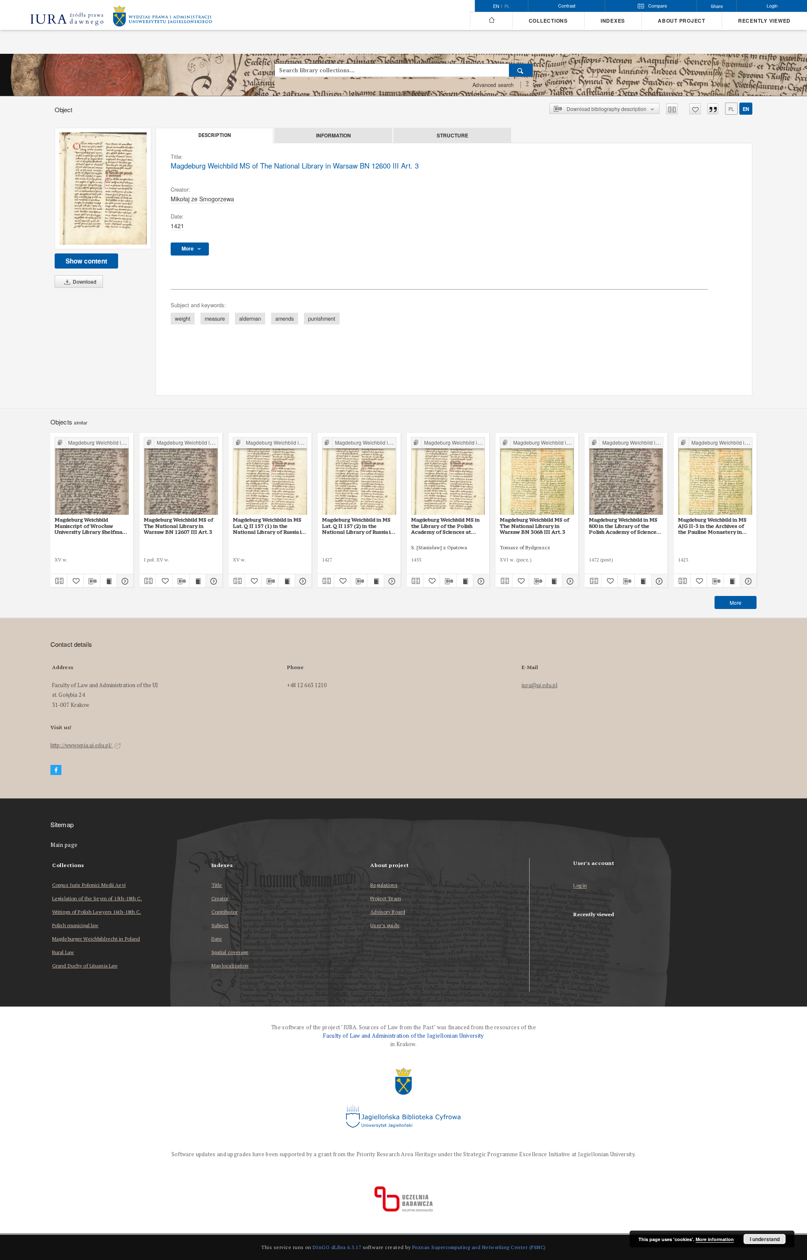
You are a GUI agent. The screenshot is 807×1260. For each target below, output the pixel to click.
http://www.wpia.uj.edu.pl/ (81, 745)
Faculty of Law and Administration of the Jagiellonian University (403, 1035)
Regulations (383, 885)
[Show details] (124, 580)
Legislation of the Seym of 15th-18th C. (97, 898)
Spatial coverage (230, 952)
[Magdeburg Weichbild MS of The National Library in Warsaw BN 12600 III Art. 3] (103, 188)
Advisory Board (387, 912)
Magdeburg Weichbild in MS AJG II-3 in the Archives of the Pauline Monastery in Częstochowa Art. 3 (712, 526)
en (746, 108)
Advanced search (493, 85)
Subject (220, 925)
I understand (765, 1239)
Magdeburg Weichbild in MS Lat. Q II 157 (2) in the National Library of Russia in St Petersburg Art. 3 (358, 526)
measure (215, 318)
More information (715, 1239)
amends (284, 318)
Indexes (613, 20)
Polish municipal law (75, 925)
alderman (250, 318)
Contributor (224, 912)
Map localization (230, 965)
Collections (548, 20)
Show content (86, 261)
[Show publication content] (108, 580)
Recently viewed (764, 20)
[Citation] (712, 108)
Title (216, 885)
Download (83, 281)
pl (507, 6)
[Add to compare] (672, 108)
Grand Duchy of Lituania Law (85, 965)
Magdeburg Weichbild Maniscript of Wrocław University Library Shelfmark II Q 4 (91, 526)
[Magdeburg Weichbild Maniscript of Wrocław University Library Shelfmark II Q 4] (92, 476)
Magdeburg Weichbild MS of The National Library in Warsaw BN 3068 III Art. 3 (534, 526)
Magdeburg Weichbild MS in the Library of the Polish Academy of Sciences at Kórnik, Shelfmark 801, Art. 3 (447, 526)
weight (182, 318)
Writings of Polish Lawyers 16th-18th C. (96, 912)
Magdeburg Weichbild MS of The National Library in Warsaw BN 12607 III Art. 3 (178, 526)
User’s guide (384, 925)
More (735, 602)
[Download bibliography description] (92, 580)
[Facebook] (55, 770)
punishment (321, 318)
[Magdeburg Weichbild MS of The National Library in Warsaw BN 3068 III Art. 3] (537, 476)
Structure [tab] (452, 135)
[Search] (521, 70)
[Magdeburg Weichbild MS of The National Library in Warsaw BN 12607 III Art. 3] (181, 476)
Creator (220, 898)
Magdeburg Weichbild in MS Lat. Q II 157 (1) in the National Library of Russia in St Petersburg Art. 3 (269, 526)
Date (216, 939)
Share (717, 6)
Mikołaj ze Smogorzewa (202, 199)
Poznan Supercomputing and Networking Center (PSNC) (479, 1247)
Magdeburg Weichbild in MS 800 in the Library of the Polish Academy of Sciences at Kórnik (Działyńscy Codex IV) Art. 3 (625, 526)
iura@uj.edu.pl (539, 685)
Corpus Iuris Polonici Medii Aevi (89, 885)
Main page (64, 845)
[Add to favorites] (695, 108)
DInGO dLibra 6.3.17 (337, 1247)
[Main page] (491, 20)
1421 (177, 225)
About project (681, 20)
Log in (580, 885)
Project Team (385, 898)
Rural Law (63, 952)
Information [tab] (333, 135)
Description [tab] (214, 135)
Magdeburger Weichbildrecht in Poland (96, 939)
